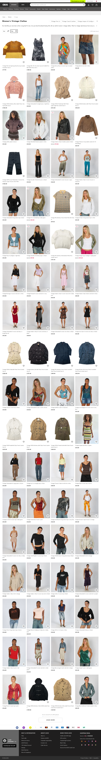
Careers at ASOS (45, 738)
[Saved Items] (93, 4)
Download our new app (78, 1)
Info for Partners (63, 745)
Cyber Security (44, 745)
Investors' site (44, 743)
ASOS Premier (24, 743)
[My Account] (89, 4)
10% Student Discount (26, 745)
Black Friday (63, 743)
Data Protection (24, 750)
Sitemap (23, 747)
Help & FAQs (90, 1)
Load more (50, 720)
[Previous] (49, 21)
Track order (23, 738)
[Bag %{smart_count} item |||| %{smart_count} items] (96, 4)
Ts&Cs (91, 758)
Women (10, 17)
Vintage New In (55, 21)
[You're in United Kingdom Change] (96, 1)
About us (43, 735)
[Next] (97, 21)
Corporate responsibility (46, 740)
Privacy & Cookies (84, 758)
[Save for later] (23, 62)
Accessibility (96, 758)
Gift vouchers (63, 738)
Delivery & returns (25, 740)
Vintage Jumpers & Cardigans (86, 21)
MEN (23, 4)
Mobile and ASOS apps (65, 735)
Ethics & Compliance (26, 752)
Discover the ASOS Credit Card (67, 747)
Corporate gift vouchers (65, 740)
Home (4, 17)
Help (22, 735)
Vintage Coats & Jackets (69, 21)
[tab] (5, 9)
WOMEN (13, 4)
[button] (81, 741)
